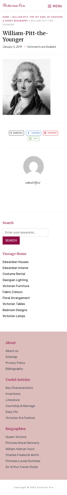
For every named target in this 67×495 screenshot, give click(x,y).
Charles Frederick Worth (22, 455)
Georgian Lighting (15, 280)
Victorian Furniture (16, 286)
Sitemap (11, 357)
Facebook (35, 133)
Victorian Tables (14, 304)
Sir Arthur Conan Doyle (22, 467)
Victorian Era (14, 5)
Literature (13, 400)
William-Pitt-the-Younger (26, 36)
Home (6, 17)
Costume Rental (14, 274)
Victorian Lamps (14, 316)
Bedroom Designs (15, 310)
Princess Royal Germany (22, 443)
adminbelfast (32, 182)
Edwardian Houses (15, 262)
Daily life (12, 412)
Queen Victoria (16, 437)
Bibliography (14, 369)
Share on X (18, 133)
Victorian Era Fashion (20, 418)
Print (35, 139)
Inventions (13, 394)
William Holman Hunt (20, 449)
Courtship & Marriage (20, 406)
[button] (55, 6)
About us (12, 351)
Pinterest (52, 133)
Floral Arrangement (16, 298)
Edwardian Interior (15, 268)
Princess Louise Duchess (23, 461)
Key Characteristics (19, 388)
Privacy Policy (15, 363)
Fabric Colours (13, 292)
